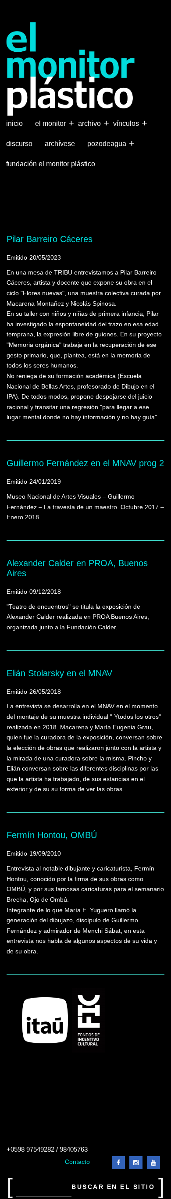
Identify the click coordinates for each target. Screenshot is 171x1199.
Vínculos (127, 123)
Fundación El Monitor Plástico (50, 164)
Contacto (77, 1162)
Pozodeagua (107, 143)
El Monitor (51, 123)
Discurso (19, 143)
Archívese (60, 143)
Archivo (90, 123)
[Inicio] (70, 69)
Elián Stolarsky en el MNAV (59, 673)
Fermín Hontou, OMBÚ (52, 835)
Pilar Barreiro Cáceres (50, 239)
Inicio (14, 123)
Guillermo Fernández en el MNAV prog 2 (85, 463)
